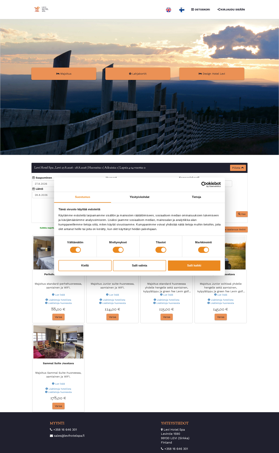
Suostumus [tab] (82, 197)
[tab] (139, 168)
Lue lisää (59, 296)
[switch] (118, 250)
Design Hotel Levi (213, 73)
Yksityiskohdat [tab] (139, 197)
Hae (243, 216)
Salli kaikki (194, 265)
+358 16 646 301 (65, 431)
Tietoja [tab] (196, 197)
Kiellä (85, 265)
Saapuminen (44, 177)
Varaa (58, 318)
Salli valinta (139, 265)
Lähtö (39, 188)
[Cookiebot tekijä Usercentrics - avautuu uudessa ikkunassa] (204, 184)
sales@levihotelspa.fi (69, 437)
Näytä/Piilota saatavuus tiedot (228, 231)
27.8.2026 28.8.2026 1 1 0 (89, 168)
